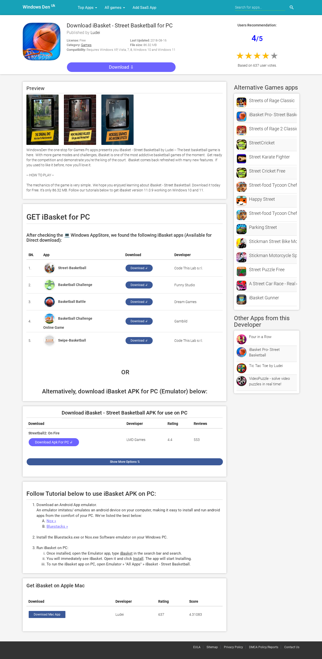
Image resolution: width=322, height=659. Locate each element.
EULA (196, 647)
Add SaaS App (144, 7)
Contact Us (291, 647)
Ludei (95, 32)
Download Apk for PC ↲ (54, 442)
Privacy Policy (233, 647)
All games (114, 7)
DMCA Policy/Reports (263, 647)
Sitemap (212, 647)
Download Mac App (47, 614)
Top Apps (86, 7)
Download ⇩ (121, 67)
